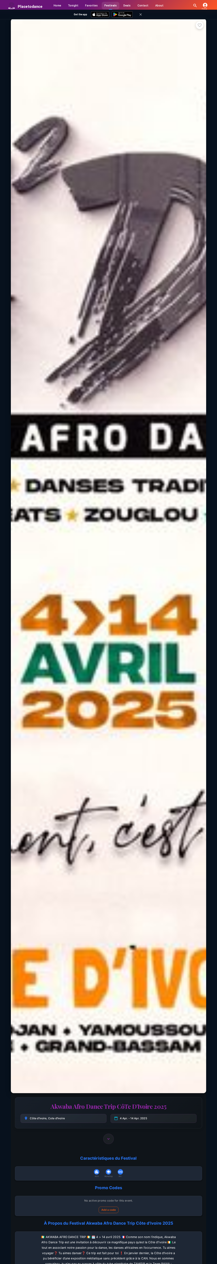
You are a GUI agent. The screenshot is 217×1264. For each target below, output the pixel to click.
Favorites (91, 5)
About (159, 5)
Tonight (73, 5)
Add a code (108, 1209)
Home (57, 5)
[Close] (140, 14)
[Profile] (204, 5)
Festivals (110, 5)
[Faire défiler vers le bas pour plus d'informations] (108, 1138)
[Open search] (195, 5)
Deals (127, 5)
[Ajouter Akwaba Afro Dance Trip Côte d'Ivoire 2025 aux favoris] (199, 25)
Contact (143, 5)
